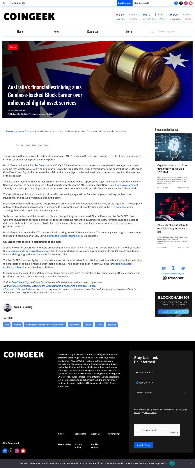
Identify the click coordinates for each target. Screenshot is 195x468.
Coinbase (44, 165)
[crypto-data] (126, 16)
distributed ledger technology (63, 235)
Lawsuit (100, 324)
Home (20, 31)
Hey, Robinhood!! (141, 3)
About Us (95, 434)
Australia (17, 324)
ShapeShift (68, 285)
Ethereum (8, 289)
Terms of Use (64, 444)
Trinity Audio (31, 145)
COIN (65, 165)
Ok (172, 463)
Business (13, 47)
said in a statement (127, 185)
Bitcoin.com (38, 285)
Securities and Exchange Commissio (28, 251)
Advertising (114, 434)
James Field (164, 247)
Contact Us (80, 434)
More (129, 31)
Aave (7, 324)
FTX (18, 289)
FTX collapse (118, 207)
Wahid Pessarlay (18, 110)
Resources (92, 31)
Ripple (91, 285)
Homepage (11, 131)
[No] (191, 463)
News (56, 31)
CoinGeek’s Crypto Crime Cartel (29, 282)
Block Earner (75, 324)
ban (46, 260)
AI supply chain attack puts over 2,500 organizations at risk (172, 228)
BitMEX (13, 285)
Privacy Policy (78, 446)
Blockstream (53, 285)
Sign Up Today (143, 445)
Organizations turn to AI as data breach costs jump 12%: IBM (172, 169)
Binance (25, 285)
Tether (29, 289)
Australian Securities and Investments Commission (45, 324)
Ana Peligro (164, 188)
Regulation (112, 324)
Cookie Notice (94, 446)
